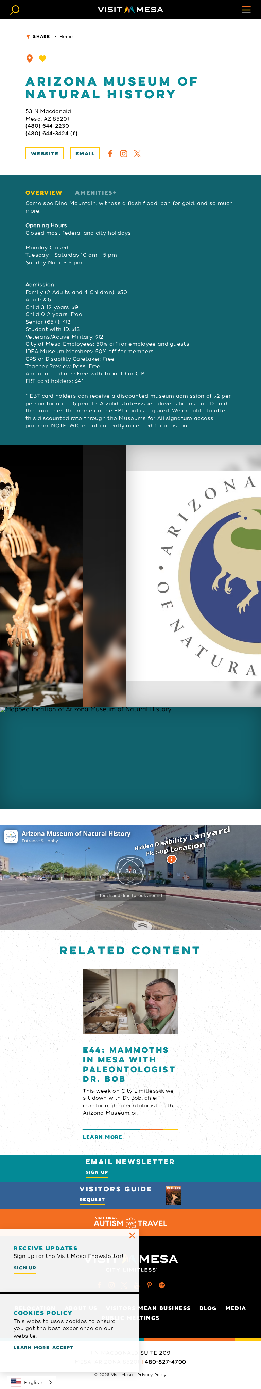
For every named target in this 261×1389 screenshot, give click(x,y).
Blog (208, 1308)
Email (84, 154)
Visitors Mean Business (148, 1308)
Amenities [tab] (93, 193)
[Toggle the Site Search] (14, 9)
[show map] (29, 58)
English (33, 1382)
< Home (64, 36)
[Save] (43, 58)
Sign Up (97, 1172)
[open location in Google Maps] (130, 758)
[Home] (130, 9)
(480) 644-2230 (47, 126)
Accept (63, 1347)
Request (92, 1199)
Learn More (32, 1347)
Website (45, 154)
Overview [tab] (44, 193)
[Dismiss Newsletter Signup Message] (132, 1236)
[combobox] (31, 1382)
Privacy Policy (151, 1374)
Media (235, 1308)
